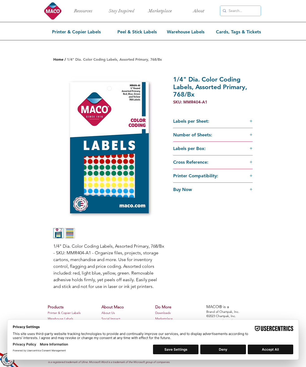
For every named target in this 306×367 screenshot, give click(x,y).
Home (58, 59)
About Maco (112, 307)
